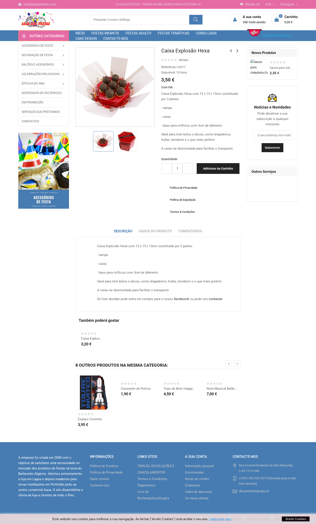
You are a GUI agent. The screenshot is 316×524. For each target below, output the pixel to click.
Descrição (123, 231)
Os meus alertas (197, 498)
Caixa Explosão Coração (92, 338)
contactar (215, 299)
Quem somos (99, 479)
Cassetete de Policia (135, 389)
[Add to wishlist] (88, 395)
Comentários (190, 231)
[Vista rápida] (99, 395)
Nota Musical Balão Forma (222, 389)
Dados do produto (155, 231)
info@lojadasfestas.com (39, 4)
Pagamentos (146, 485)
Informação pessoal (199, 466)
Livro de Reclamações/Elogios (153, 495)
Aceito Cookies (296, 519)
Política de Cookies (104, 466)
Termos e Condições (152, 479)
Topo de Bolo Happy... (179, 389)
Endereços (192, 485)
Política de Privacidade (106, 472)
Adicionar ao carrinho (218, 168)
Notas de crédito (197, 479)
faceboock (181, 299)
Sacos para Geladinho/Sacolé (281, 67)
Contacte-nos (99, 485)
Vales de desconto (198, 492)
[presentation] (228, 363)
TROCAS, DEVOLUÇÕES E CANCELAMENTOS (155, 469)
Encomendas (194, 472)
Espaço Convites (90, 419)
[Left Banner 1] (43, 171)
